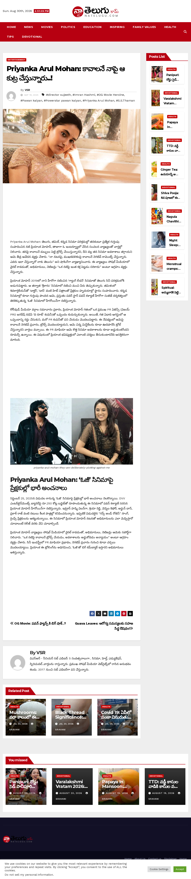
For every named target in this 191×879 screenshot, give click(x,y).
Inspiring (117, 27)
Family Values (144, 27)
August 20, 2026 (25, 793)
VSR (27, 90)
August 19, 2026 (117, 793)
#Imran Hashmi (84, 94)
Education (92, 27)
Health (170, 27)
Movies (47, 27)
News (28, 27)
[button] (185, 32)
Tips (10, 36)
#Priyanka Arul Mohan (98, 100)
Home (11, 27)
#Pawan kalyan (31, 100)
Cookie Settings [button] (159, 869)
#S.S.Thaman (125, 100)
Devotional (32, 36)
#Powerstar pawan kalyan (62, 100)
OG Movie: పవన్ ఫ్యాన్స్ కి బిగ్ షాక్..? (40, 623)
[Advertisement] (71, 213)
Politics (68, 27)
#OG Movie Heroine (110, 94)
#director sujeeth (58, 94)
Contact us (154, 858)
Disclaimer (170, 858)
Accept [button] (180, 869)
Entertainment (16, 60)
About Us (139, 858)
